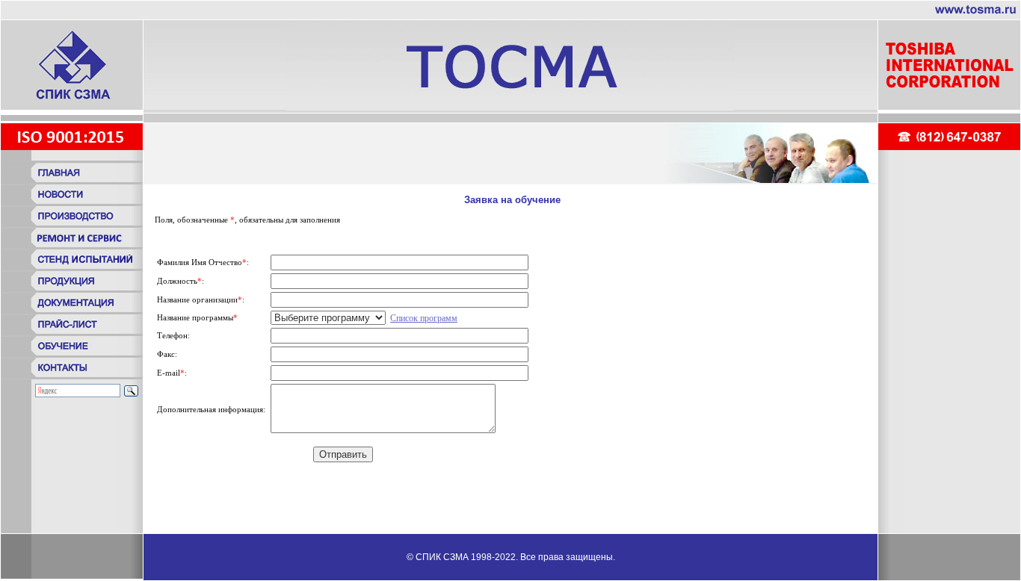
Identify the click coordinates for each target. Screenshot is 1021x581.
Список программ (423, 318)
